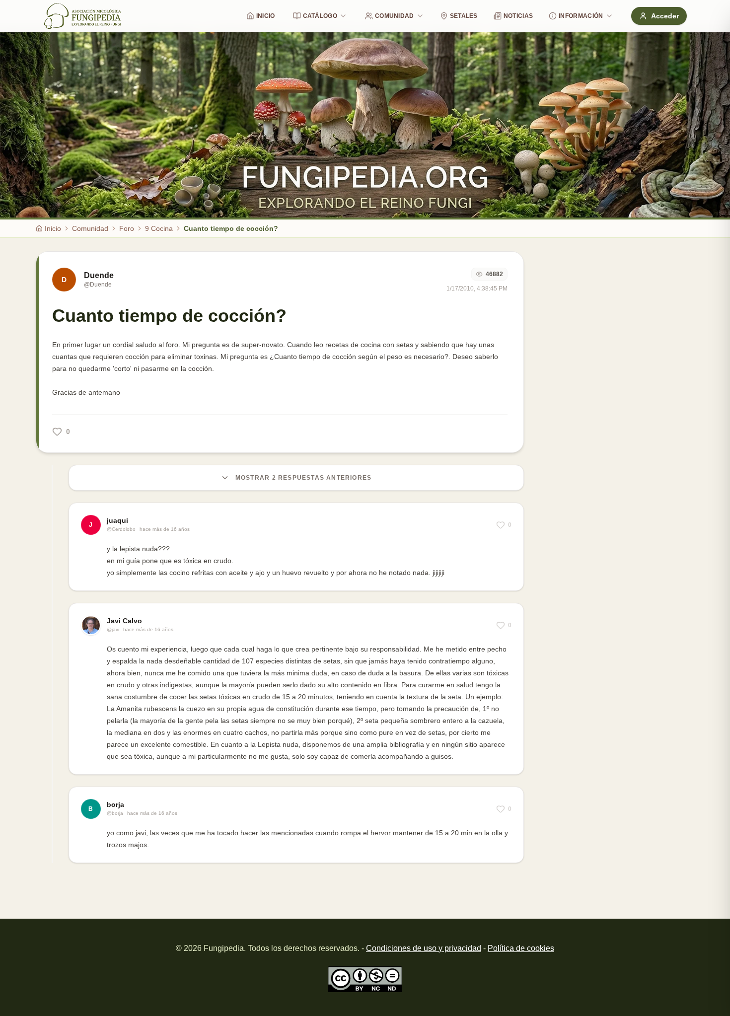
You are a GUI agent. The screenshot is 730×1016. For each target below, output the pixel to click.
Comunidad (394, 15)
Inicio (265, 15)
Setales (464, 15)
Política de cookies (521, 948)
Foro (126, 228)
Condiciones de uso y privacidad (423, 948)
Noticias (518, 15)
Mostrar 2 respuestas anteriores (303, 477)
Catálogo (320, 15)
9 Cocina (159, 228)
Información (581, 15)
